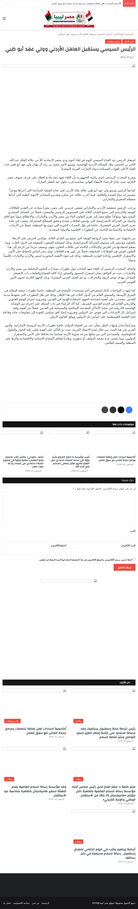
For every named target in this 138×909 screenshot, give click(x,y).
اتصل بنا (7, 903)
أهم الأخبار (119, 34)
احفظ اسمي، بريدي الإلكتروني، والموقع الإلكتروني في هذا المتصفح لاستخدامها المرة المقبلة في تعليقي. (86, 559)
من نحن (35, 903)
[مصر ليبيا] (69, 18)
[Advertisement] (69, 371)
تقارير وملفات (113, 41)
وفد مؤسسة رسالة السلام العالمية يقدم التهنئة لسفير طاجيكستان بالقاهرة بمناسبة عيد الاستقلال (35, 791)
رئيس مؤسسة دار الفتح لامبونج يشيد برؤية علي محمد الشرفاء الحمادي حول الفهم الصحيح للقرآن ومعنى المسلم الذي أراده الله (70, 462)
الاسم (132, 531)
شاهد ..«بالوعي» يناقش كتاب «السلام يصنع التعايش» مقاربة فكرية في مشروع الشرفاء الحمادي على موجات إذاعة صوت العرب (23, 462)
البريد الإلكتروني (128, 545)
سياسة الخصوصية (21, 903)
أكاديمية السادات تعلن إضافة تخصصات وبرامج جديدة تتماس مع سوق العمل (86, 3)
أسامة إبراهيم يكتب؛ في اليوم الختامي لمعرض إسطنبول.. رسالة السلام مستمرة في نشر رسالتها (104, 853)
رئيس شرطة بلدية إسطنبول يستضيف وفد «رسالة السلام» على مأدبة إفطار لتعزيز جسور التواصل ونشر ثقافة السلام (105, 733)
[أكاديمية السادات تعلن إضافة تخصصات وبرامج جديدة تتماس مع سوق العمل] (115, 442)
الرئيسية (129, 34)
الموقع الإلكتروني (58, 545)
